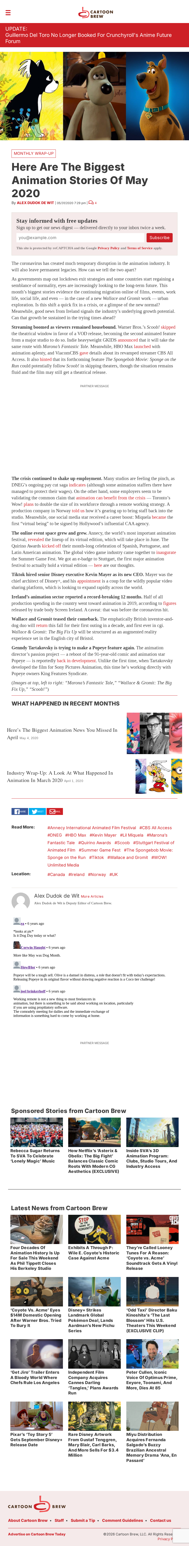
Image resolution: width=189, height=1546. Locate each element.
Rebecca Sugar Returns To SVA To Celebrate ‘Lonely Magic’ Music (35, 1155)
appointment (89, 580)
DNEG (56, 835)
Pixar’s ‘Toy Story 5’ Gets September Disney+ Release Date (36, 1439)
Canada (57, 874)
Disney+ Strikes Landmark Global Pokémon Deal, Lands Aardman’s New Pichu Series (91, 1320)
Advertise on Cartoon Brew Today (36, 1534)
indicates (77, 484)
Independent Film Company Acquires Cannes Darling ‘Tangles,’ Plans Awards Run (93, 1382)
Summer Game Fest (101, 850)
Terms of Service (140, 248)
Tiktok (98, 857)
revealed (36, 539)
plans (29, 504)
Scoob (123, 842)
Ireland (78, 874)
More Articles (92, 896)
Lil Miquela (133, 835)
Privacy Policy (109, 248)
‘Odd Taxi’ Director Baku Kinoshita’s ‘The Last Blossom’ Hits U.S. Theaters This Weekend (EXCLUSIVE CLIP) (151, 1320)
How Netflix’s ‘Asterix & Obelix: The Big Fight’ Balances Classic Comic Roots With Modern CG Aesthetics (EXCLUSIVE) (93, 1161)
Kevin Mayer (104, 835)
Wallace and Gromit (129, 857)
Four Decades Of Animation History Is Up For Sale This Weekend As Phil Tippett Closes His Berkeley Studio (34, 1258)
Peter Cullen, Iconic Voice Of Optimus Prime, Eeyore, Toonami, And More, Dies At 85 (152, 1380)
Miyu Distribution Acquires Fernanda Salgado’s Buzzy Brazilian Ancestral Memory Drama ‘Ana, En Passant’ (151, 1447)
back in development (76, 660)
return (41, 625)
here (98, 565)
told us (78, 510)
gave (84, 352)
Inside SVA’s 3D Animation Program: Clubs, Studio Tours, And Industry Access (151, 1158)
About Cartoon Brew (28, 1520)
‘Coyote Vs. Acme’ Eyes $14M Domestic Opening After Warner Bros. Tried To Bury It (36, 1318)
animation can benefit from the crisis (110, 497)
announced (128, 340)
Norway (98, 874)
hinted (46, 359)
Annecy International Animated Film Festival (93, 827)
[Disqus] (94, 973)
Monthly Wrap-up (34, 153)
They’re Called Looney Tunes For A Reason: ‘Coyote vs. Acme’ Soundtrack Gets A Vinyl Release (152, 1258)
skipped (168, 327)
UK (115, 874)
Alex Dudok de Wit (35, 203)
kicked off (51, 545)
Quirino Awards (96, 842)
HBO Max (77, 835)
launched (142, 346)
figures (169, 603)
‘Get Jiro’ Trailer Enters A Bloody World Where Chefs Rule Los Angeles (34, 1377)
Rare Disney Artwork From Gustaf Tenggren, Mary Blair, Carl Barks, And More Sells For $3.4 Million (93, 1445)
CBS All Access (157, 827)
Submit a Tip (83, 1520)
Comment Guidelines (122, 1520)
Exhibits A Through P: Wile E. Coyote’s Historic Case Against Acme (93, 1252)
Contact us (160, 1520)
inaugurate (166, 552)
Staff (59, 1520)
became (159, 517)
